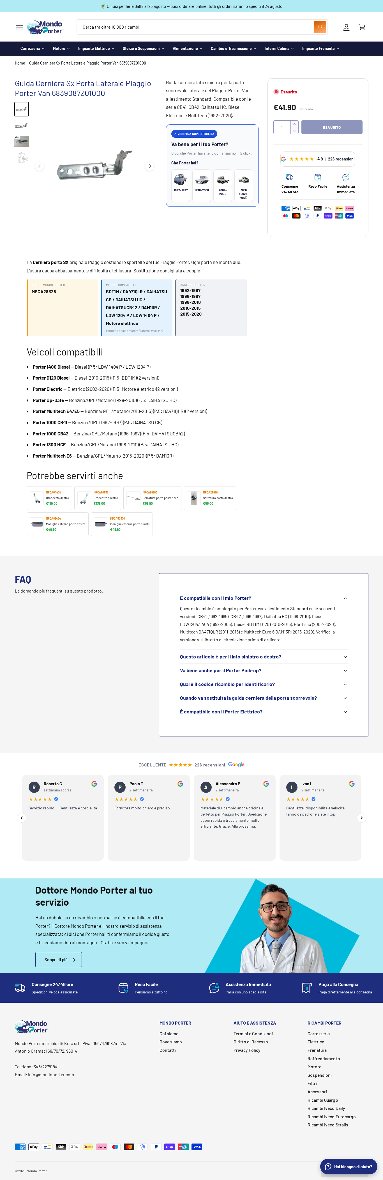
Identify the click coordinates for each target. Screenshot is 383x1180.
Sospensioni (320, 1075)
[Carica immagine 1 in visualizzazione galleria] (21, 109)
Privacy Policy (247, 1050)
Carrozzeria (30, 48)
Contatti (168, 1050)
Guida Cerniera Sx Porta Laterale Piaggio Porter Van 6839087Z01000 (87, 63)
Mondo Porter (37, 1171)
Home (20, 63)
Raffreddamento (324, 1058)
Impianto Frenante (318, 48)
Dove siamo (171, 1041)
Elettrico (316, 1041)
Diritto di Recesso (251, 1041)
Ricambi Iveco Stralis (328, 1124)
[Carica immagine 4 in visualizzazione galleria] (21, 158)
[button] (19, 27)
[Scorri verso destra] (149, 166)
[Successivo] (361, 818)
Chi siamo (169, 1033)
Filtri (312, 1083)
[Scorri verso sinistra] (39, 166)
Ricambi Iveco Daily (326, 1108)
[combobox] (202, 27)
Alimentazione (185, 48)
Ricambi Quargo (323, 1100)
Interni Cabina (277, 48)
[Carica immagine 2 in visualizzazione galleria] (21, 125)
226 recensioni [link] (341, 159)
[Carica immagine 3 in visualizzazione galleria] (21, 141)
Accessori (317, 1091)
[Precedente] (21, 818)
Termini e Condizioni (253, 1033)
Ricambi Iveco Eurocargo (332, 1116)
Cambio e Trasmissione (231, 48)
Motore (59, 48)
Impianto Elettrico (94, 48)
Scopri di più (56, 959)
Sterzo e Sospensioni (141, 48)
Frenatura (317, 1050)
